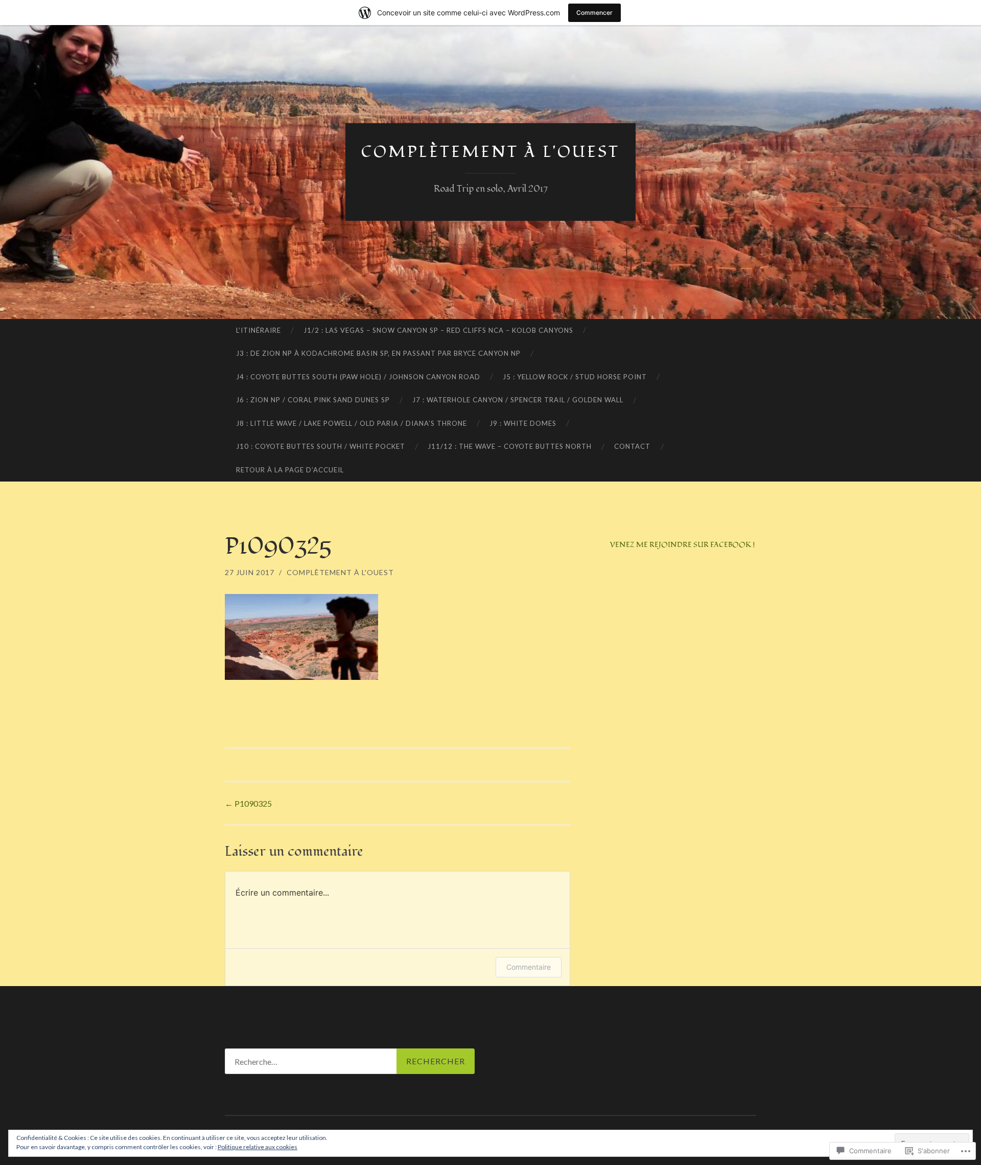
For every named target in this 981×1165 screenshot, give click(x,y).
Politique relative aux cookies (257, 1147)
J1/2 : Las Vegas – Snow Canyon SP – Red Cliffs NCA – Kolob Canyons (438, 330)
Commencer (594, 12)
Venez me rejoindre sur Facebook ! (682, 545)
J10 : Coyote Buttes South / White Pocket (320, 446)
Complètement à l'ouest (490, 152)
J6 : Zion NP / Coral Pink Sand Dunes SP (313, 400)
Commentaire (528, 967)
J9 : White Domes (522, 423)
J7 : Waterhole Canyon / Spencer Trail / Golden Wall (517, 400)
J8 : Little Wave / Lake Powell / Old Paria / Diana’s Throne (351, 423)
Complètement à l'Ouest (340, 572)
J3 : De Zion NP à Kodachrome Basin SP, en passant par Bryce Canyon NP (378, 353)
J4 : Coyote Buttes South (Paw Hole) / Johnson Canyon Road (358, 377)
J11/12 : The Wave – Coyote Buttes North (510, 446)
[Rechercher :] (350, 1061)
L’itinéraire (258, 330)
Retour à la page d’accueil (290, 470)
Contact (632, 446)
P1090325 (248, 803)
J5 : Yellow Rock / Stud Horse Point (575, 377)
